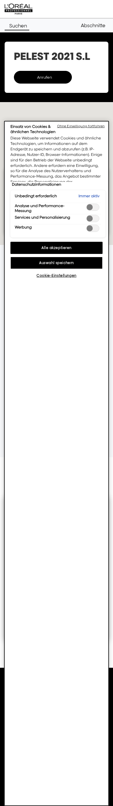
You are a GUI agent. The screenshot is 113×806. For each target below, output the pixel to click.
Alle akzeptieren (56, 248)
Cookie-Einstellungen (56, 275)
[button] (94, 25)
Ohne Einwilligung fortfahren (81, 126)
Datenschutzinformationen (36, 184)
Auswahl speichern (56, 263)
